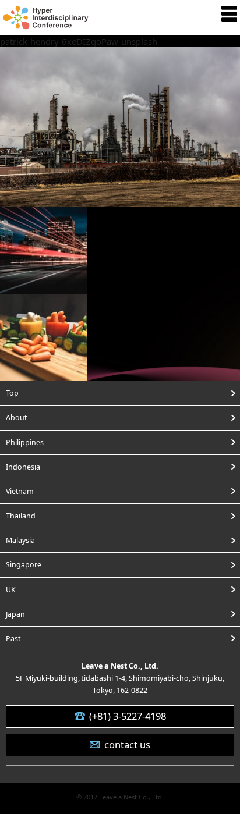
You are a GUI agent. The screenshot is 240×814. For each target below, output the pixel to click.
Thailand (21, 516)
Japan (15, 614)
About (16, 417)
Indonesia (23, 467)
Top (12, 393)
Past (13, 639)
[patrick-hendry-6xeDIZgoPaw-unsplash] (120, 199)
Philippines (25, 442)
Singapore (23, 565)
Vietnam (20, 491)
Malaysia (20, 540)
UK (11, 590)
